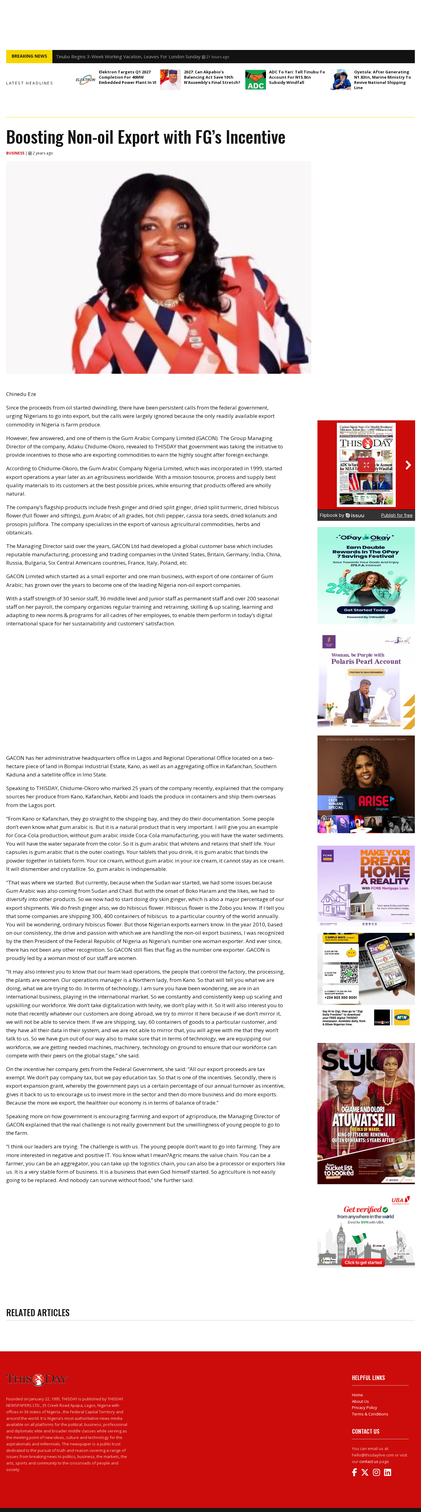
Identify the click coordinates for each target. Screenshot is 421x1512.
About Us (360, 1401)
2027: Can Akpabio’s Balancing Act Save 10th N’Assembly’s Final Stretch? (212, 77)
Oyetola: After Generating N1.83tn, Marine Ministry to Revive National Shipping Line (382, 79)
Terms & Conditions (370, 1414)
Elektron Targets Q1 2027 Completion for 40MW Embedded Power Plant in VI (127, 77)
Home (357, 1395)
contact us (368, 1461)
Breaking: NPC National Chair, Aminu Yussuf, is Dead (110, 56)
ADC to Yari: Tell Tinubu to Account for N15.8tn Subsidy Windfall (297, 77)
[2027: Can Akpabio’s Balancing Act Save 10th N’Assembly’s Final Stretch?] (170, 79)
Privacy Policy (364, 1407)
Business (15, 153)
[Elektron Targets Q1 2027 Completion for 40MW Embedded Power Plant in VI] (85, 79)
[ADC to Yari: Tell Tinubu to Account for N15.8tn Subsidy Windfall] (255, 79)
